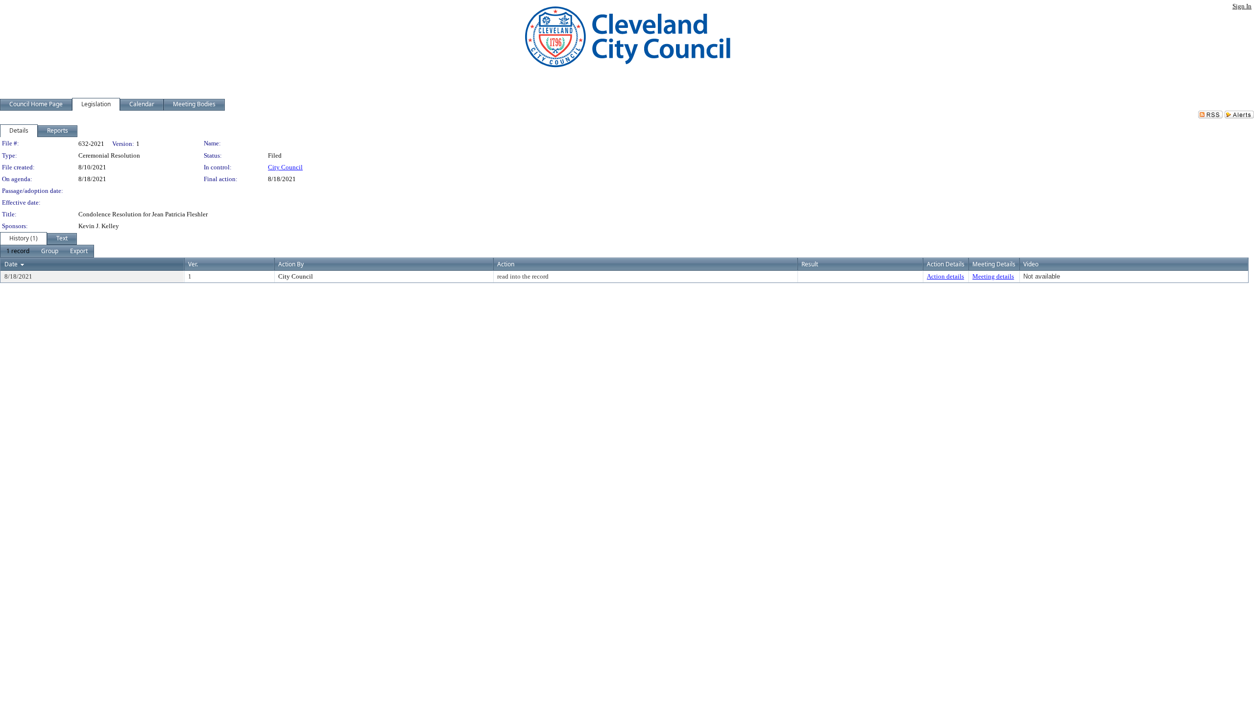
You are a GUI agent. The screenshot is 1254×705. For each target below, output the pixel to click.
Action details (945, 276)
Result (809, 264)
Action (505, 264)
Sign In (1242, 6)
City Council (285, 167)
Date (11, 264)
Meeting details (993, 276)
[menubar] (47, 251)
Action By (291, 264)
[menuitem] (17, 251)
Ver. (193, 264)
